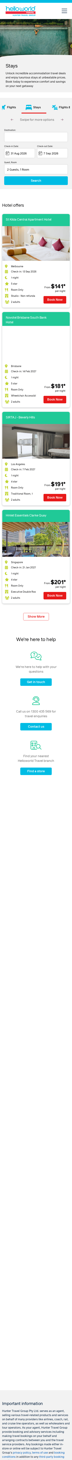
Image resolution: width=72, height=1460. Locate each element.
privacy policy (22, 1452)
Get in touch (36, 682)
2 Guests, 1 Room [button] (18, 169)
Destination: (10, 130)
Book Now (55, 299)
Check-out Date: (45, 146)
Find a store (36, 771)
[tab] (33, 107)
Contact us (36, 726)
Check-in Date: (11, 146)
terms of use (40, 1452)
